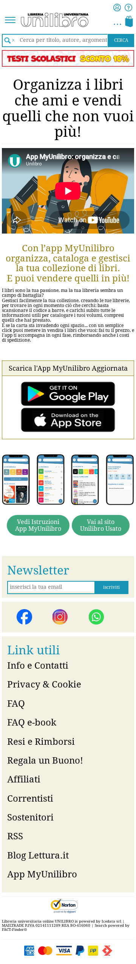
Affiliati (23, 779)
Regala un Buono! (45, 760)
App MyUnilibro (42, 874)
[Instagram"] (60, 617)
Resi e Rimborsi (41, 741)
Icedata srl (111, 921)
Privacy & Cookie (44, 684)
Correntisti (30, 798)
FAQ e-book (31, 722)
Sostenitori (30, 817)
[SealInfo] (63, 906)
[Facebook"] (24, 617)
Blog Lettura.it (38, 855)
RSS (15, 836)
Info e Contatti (37, 665)
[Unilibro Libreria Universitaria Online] (36, 20)
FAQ (16, 703)
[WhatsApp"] (97, 617)
